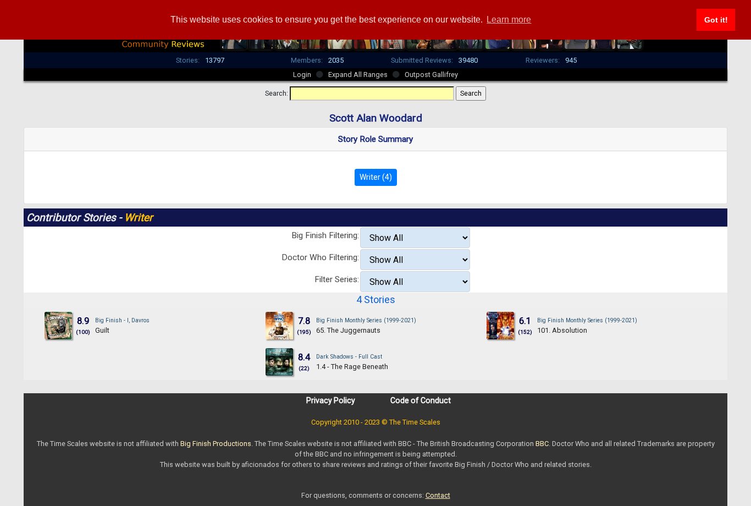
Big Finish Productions (215, 443)
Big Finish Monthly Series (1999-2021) (366, 320)
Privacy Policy (330, 400)
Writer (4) (376, 177)
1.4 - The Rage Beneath (352, 366)
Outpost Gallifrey (431, 74)
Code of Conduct (420, 400)
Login (302, 74)
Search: (276, 93)
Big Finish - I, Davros (122, 320)
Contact (438, 495)
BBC (542, 443)
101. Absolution (562, 330)
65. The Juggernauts (348, 330)
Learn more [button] (509, 19)
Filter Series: (336, 279)
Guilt (102, 330)
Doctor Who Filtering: (320, 257)
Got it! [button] (716, 19)
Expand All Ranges (358, 74)
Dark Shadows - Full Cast (349, 356)
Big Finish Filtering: (325, 235)
